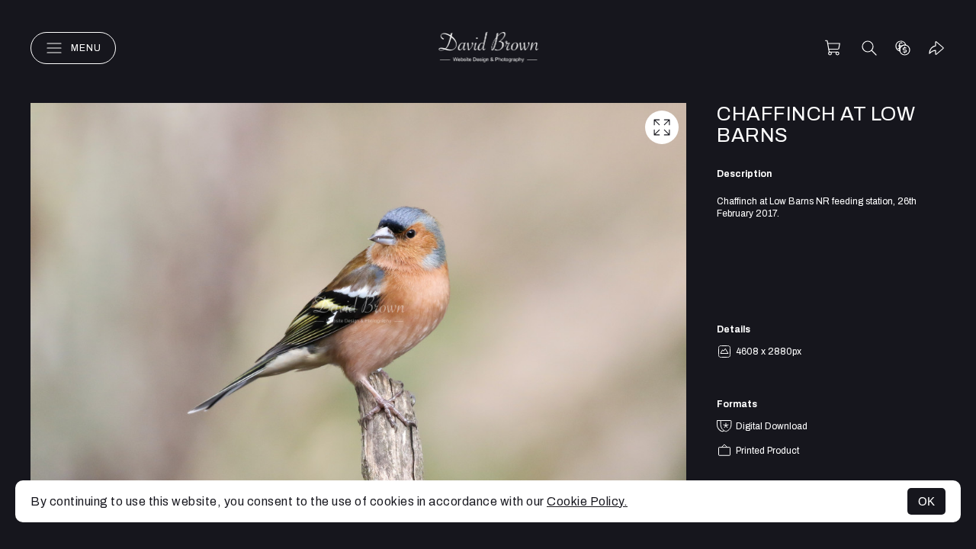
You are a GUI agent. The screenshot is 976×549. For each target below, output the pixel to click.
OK (926, 501)
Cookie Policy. (587, 501)
